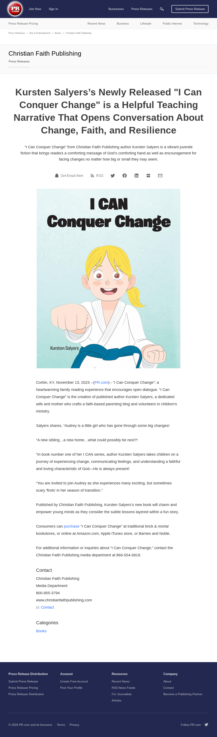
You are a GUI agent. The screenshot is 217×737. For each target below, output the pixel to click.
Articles (116, 700)
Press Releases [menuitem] (141, 9)
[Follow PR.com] (205, 724)
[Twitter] (112, 175)
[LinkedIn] (136, 175)
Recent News (120, 681)
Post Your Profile (71, 687)
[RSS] (93, 175)
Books (58, 33)
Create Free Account (74, 681)
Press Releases (16, 33)
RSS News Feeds (123, 687)
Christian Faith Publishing (78, 33)
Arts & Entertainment (39, 33)
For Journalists (122, 694)
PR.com (101, 382)
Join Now (35, 9)
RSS (99, 175)
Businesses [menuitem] (116, 9)
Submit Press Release (190, 9)
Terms (61, 724)
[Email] (160, 175)
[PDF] (148, 175)
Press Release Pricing (23, 687)
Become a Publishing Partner (182, 694)
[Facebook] (124, 175)
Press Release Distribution (26, 694)
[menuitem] (162, 9)
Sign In (53, 9)
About (167, 681)
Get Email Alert (72, 175)
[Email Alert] (57, 175)
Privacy (74, 724)
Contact (47, 607)
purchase (71, 526)
